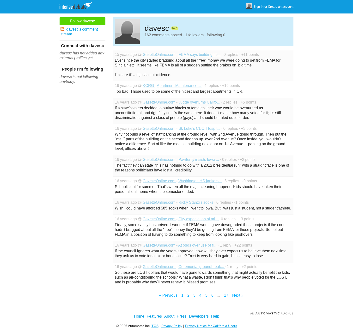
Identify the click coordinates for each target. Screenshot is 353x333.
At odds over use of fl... (198, 245)
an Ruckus (271, 313)
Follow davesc (82, 21)
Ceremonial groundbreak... (201, 267)
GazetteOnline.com (159, 54)
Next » (237, 295)
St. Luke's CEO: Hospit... (199, 128)
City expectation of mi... (198, 219)
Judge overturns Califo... (199, 102)
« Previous (168, 295)
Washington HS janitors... (200, 181)
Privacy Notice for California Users (211, 326)
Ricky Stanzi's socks (196, 202)
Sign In (258, 6)
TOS (155, 326)
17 (226, 295)
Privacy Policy (171, 326)
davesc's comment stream (79, 31)
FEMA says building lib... (199, 54)
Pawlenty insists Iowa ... (199, 159)
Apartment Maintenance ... (179, 86)
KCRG (149, 86)
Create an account (280, 6)
